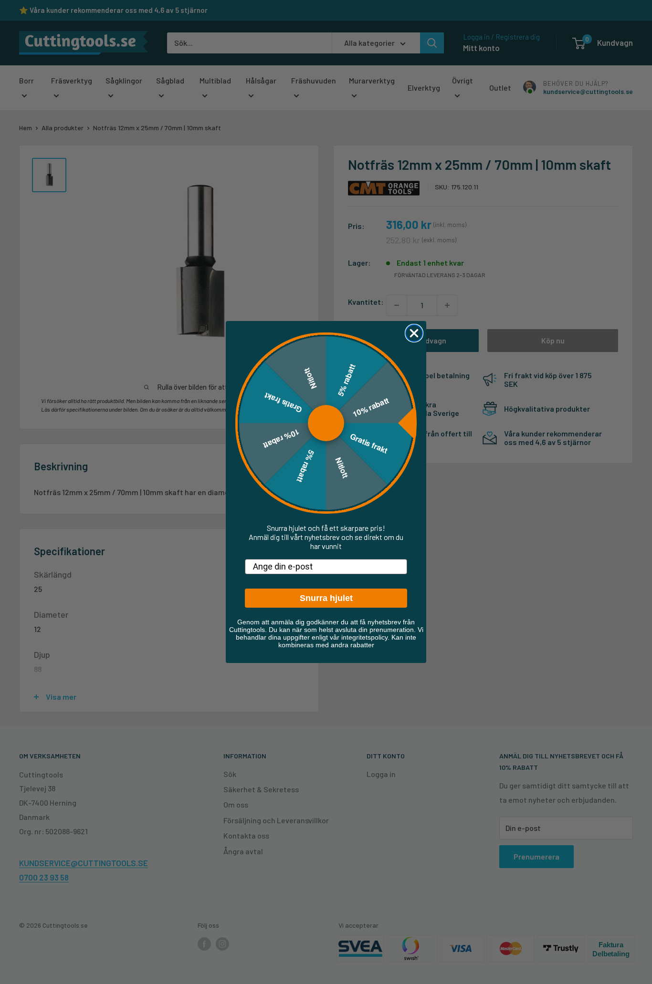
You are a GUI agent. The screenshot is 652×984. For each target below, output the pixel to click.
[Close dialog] (414, 333)
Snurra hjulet (326, 598)
